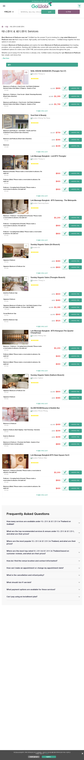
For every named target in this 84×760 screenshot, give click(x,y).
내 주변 (68, 12)
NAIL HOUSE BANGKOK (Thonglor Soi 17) (48, 71)
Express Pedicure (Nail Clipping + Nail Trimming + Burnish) (21, 430)
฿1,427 (53, 133)
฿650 (53, 321)
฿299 (58, 431)
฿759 (58, 132)
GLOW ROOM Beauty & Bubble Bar (45, 408)
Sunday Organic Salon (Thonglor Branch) (48, 277)
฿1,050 (53, 314)
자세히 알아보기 (34, 756)
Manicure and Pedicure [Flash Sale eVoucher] (17, 138)
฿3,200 (51, 104)
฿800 (58, 233)
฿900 (58, 189)
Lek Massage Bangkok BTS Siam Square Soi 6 (50, 455)
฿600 (53, 261)
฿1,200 (57, 218)
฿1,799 (57, 104)
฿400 (53, 146)
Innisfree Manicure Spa (10, 320)
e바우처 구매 (75, 88)
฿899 (58, 88)
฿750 (53, 294)
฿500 (58, 173)
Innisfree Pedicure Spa (10, 293)
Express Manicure (9, 436)
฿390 (58, 140)
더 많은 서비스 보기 (42, 111)
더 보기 (47, 753)
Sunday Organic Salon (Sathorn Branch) (47, 375)
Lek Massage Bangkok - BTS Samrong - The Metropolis (53, 200)
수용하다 (48, 756)
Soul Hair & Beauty (38, 115)
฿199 (58, 146)
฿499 (53, 140)
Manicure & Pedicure (9, 423)
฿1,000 (53, 267)
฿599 (53, 431)
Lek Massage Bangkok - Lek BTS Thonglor (48, 156)
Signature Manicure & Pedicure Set (14, 266)
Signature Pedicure (9, 260)
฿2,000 (51, 96)
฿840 (58, 314)
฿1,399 (57, 96)
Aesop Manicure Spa (9, 313)
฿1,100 (53, 424)
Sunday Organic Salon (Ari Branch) (45, 244)
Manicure (6, 145)
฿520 (58, 321)
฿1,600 (53, 88)
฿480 (58, 261)
